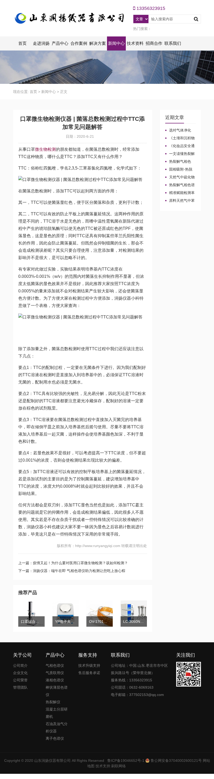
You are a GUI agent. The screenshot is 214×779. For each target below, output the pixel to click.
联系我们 (172, 43)
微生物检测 (45, 149)
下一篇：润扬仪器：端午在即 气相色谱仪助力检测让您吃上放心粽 (71, 571)
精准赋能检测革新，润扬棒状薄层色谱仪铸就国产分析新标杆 (180, 193)
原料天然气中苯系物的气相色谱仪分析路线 (180, 200)
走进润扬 (41, 43)
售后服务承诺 (89, 673)
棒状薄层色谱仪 (57, 691)
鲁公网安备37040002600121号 (176, 760)
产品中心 (60, 43)
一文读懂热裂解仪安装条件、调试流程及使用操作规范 (180, 154)
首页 (22, 43)
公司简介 (20, 665)
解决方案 (97, 43)
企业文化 (20, 673)
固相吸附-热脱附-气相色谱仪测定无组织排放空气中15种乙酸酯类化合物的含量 (180, 169)
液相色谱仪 (55, 680)
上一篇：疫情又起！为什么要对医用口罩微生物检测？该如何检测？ (73, 563)
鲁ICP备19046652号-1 (125, 760)
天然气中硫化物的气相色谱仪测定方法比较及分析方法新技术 (180, 177)
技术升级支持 (89, 665)
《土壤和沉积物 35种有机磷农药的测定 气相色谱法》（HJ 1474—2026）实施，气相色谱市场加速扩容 (180, 138)
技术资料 (135, 43)
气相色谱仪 (55, 665)
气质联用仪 (55, 673)
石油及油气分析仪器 (57, 727)
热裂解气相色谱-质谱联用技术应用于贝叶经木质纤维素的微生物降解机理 (180, 161)
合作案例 (78, 43)
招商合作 (154, 43)
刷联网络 (118, 766)
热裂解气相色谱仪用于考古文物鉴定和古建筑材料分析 (180, 185)
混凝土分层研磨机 (57, 713)
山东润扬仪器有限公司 (52, 760)
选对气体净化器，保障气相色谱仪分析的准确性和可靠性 (179, 130)
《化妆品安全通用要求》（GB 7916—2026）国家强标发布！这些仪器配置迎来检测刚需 (180, 146)
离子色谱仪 (55, 738)
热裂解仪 (53, 702)
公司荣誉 (20, 680)
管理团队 (20, 687)
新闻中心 (116, 43)
